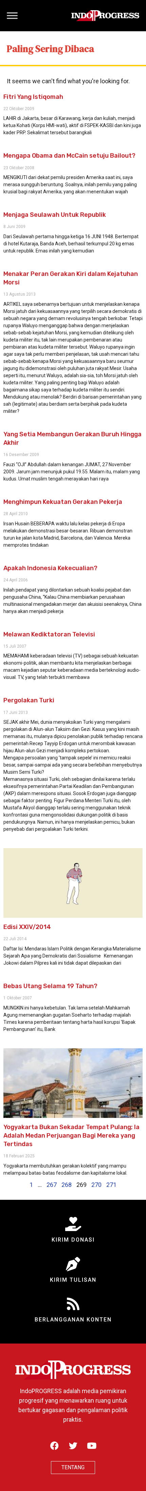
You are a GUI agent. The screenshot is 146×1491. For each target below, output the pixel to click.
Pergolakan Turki (28, 700)
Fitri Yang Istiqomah (33, 97)
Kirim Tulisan (73, 1280)
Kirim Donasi (73, 1239)
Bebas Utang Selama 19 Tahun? (50, 986)
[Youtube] (91, 1445)
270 (96, 1184)
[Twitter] (73, 1445)
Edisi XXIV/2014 (27, 927)
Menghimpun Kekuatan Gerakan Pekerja (62, 502)
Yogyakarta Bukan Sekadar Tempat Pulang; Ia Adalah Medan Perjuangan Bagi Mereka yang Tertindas (71, 1135)
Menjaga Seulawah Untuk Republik (54, 214)
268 (66, 1184)
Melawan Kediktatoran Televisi (49, 634)
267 (52, 1184)
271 (111, 1184)
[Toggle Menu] (12, 15)
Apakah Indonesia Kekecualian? (50, 568)
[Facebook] (54, 1445)
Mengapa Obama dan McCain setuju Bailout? (69, 155)
